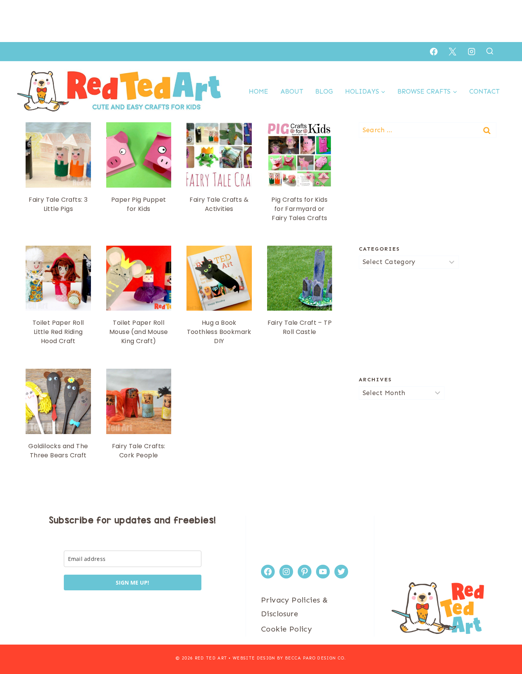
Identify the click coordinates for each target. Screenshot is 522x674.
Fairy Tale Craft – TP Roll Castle (299, 327)
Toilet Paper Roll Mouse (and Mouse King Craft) (138, 331)
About (291, 91)
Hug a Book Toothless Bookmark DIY (219, 331)
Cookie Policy (286, 628)
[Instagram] (471, 51)
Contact (484, 91)
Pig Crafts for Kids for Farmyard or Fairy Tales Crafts (299, 208)
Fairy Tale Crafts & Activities (219, 204)
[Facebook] (433, 51)
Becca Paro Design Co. (315, 658)
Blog (324, 91)
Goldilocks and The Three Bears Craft (58, 451)
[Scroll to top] (503, 643)
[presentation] (58, 155)
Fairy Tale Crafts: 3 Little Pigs (58, 204)
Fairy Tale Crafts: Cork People (138, 451)
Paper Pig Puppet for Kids (138, 204)
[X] (452, 51)
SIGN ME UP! (132, 582)
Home (258, 91)
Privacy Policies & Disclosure (294, 606)
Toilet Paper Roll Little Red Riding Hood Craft (58, 331)
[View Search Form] (489, 51)
